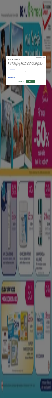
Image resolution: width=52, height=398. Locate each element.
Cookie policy (12, 69)
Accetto (30, 81)
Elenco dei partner (11, 77)
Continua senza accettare (40, 57)
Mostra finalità (21, 81)
